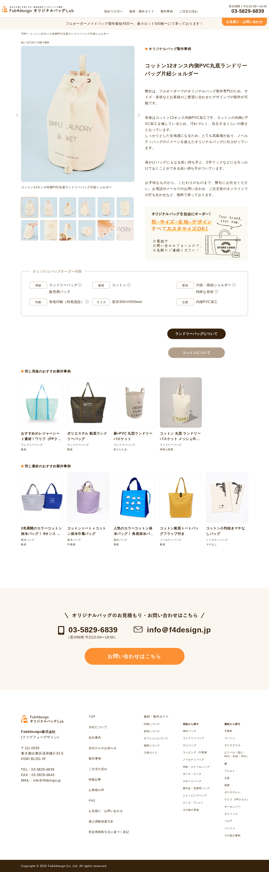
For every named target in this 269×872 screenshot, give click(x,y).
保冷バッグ (189, 731)
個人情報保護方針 (101, 821)
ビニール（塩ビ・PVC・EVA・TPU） (236, 754)
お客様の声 (96, 789)
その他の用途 (191, 809)
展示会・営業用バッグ (196, 788)
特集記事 (95, 779)
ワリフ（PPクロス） (237, 799)
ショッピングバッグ (195, 795)
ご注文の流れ (98, 769)
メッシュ (229, 828)
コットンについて (196, 352)
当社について (98, 727)
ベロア (228, 821)
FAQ (92, 800)
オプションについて (156, 738)
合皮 (227, 778)
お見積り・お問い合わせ (244, 21)
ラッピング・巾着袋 (195, 752)
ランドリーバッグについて (196, 333)
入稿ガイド (150, 752)
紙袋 (227, 785)
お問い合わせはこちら (134, 656)
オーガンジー (232, 806)
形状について (152, 731)
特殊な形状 (205, 292)
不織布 (228, 731)
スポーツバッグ (192, 781)
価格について (152, 745)
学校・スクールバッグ (196, 766)
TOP (92, 716)
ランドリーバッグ (63, 285)
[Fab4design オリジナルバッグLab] (38, 12)
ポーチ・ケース (192, 774)
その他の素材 (232, 835)
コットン (119, 285)
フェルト (229, 770)
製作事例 (95, 758)
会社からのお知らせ (103, 748)
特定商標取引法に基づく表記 (109, 831)
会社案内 (95, 737)
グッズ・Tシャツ (193, 802)
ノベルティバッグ (193, 759)
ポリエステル (232, 745)
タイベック (231, 813)
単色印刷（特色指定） (66, 302)
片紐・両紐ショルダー (213, 285)
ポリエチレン (232, 792)
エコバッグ (189, 745)
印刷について (152, 724)
